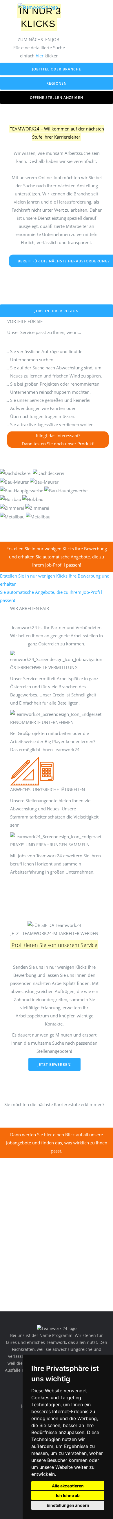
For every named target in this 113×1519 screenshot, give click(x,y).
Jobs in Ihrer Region (56, 310)
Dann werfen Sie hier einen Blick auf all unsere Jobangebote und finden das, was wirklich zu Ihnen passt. (56, 1143)
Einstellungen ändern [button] (68, 1505)
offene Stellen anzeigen (56, 97)
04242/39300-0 (96, 8)
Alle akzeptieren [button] (68, 1485)
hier (39, 56)
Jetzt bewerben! (54, 1064)
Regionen (56, 83)
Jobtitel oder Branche (56, 69)
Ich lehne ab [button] (68, 1495)
